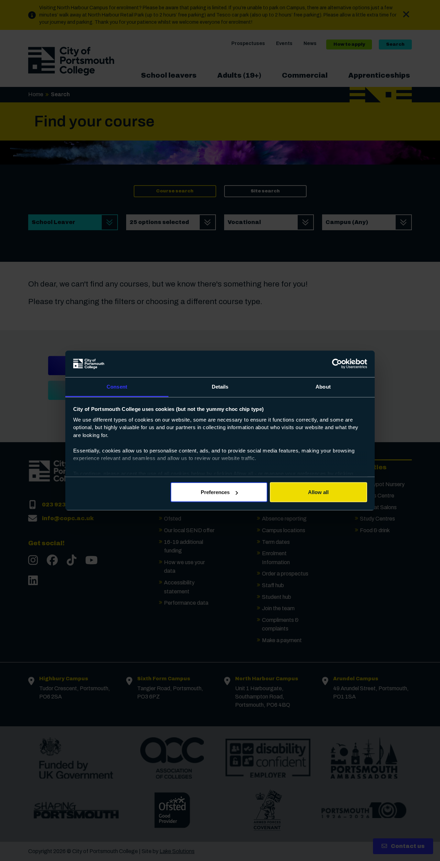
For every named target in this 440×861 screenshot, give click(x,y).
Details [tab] (220, 386)
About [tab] (323, 386)
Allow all (318, 492)
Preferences (215, 492)
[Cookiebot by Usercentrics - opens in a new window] (337, 364)
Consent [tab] (117, 386)
